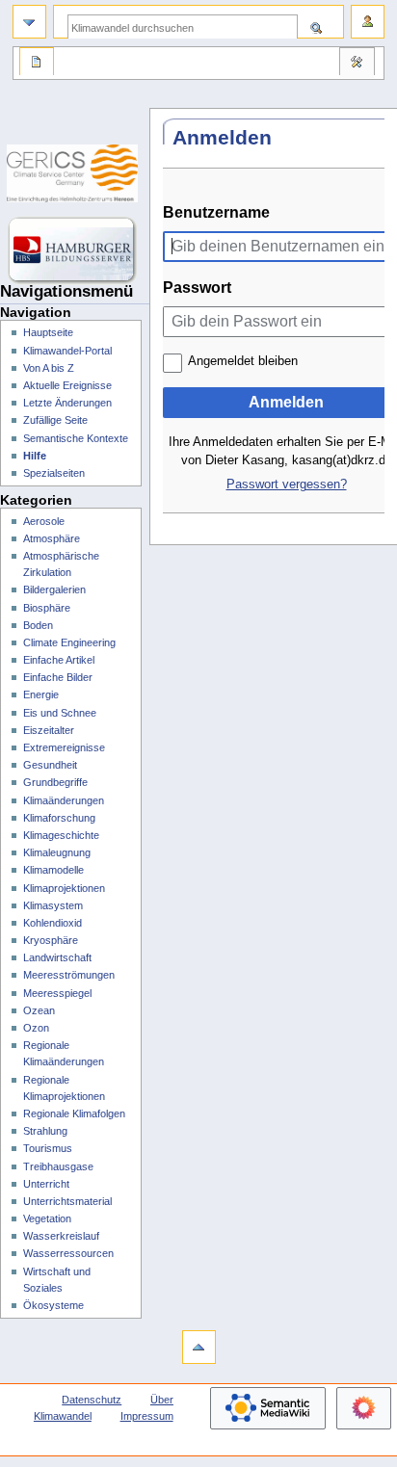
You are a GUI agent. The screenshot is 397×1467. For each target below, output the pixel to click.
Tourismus (47, 1148)
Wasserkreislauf (61, 1236)
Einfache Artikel (58, 660)
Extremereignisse (64, 747)
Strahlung (45, 1131)
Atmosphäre (51, 538)
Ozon (36, 1028)
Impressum (146, 1416)
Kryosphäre (50, 940)
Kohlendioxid (52, 923)
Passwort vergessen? (286, 484)
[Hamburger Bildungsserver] (74, 250)
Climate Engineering (69, 642)
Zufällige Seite (55, 420)
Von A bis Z (48, 368)
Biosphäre (46, 608)
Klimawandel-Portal (67, 350)
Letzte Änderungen (67, 402)
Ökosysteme (53, 1305)
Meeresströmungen (69, 975)
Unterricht (46, 1184)
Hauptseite (48, 332)
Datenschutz (91, 1399)
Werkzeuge (356, 63)
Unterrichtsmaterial (67, 1201)
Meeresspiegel (57, 993)
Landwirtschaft (57, 957)
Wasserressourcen (68, 1253)
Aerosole (44, 521)
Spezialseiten (54, 473)
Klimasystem (53, 905)
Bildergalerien (54, 589)
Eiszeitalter (48, 730)
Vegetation (47, 1218)
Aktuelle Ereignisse (67, 385)
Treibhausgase (58, 1166)
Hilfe (34, 455)
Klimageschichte (61, 835)
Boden (38, 625)
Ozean (39, 1010)
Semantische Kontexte (75, 438)
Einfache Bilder (58, 677)
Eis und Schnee (59, 713)
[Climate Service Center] (74, 173)
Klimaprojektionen (64, 888)
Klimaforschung (59, 818)
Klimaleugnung (57, 852)
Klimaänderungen (63, 800)
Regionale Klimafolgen (74, 1113)
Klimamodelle (53, 870)
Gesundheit (50, 765)
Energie (41, 694)
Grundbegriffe (55, 782)
